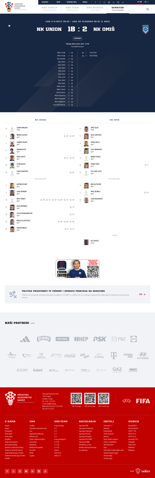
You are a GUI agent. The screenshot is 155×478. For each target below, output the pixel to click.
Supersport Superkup (85, 431)
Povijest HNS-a (132, 426)
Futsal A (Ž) (57, 453)
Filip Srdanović (96, 150)
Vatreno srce (72, 2)
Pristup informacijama (11, 442)
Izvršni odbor (9, 437)
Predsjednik (8, 431)
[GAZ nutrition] (117, 370)
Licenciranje (33, 442)
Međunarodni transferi (36, 447)
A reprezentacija (59, 426)
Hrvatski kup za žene (85, 445)
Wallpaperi (131, 450)
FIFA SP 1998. (132, 431)
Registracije (33, 445)
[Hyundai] (143, 355)
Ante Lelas (94, 128)
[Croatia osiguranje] (41, 355)
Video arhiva (132, 445)
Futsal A (56, 450)
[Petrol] (62, 339)
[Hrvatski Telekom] (114, 355)
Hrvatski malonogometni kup (87, 447)
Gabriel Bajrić (22, 142)
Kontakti (7, 458)
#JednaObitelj (108, 431)
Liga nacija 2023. (133, 439)
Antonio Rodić (22, 184)
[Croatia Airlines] (55, 355)
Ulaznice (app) (108, 456)
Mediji (85, 2)
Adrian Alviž (21, 150)
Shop (58, 2)
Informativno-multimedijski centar (114, 450)
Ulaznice (45, 2)
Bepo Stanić (21, 199)
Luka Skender (22, 192)
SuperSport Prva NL (84, 434)
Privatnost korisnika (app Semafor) (15, 456)
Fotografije (131, 442)
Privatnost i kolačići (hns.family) (14, 447)
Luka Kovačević (22, 171)
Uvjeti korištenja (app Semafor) (14, 453)
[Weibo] (113, 2)
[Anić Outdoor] (54, 370)
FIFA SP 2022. (132, 437)
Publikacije (131, 447)
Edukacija (106, 428)
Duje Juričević (96, 135)
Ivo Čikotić (95, 241)
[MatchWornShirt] (133, 370)
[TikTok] (122, 2)
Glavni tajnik (8, 434)
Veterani (106, 437)
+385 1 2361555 (50, 401)
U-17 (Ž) (56, 445)
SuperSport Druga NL (85, 437)
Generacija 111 (108, 426)
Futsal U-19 (57, 456)
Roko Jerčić (21, 157)
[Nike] (25, 339)
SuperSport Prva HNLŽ (85, 439)
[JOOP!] (22, 370)
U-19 (55, 431)
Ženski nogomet (108, 434)
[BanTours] (85, 370)
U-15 (55, 437)
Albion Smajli (22, 228)
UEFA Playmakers (109, 445)
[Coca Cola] (70, 355)
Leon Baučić (21, 164)
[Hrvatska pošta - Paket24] (26, 355)
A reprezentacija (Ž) (60, 439)
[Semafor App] (77, 277)
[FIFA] (143, 401)
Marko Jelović (22, 135)
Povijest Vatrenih (133, 428)
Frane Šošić (95, 164)
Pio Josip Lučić (96, 171)
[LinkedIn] (118, 2)
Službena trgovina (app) (111, 453)
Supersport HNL (83, 426)
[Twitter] (100, 2)
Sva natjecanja (83, 450)
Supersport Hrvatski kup (86, 428)
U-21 (55, 428)
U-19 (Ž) (56, 442)
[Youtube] (109, 2)
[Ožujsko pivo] (43, 339)
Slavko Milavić (22, 128)
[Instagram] (104, 2)
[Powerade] (128, 355)
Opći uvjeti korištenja (11, 445)
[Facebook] (95, 2)
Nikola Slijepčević (23, 221)
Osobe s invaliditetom (110, 442)
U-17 (55, 434)
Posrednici (33, 450)
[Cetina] (99, 355)
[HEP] (81, 339)
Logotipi (32, 456)
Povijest (7, 426)
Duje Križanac (22, 206)
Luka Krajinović (97, 199)
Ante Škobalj (95, 192)
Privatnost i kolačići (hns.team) (14, 450)
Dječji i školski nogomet (111, 439)
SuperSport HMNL (84, 442)
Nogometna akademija (36, 434)
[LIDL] (133, 339)
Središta (32, 426)
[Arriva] (70, 370)
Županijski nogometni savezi (38, 428)
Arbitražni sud (34, 437)
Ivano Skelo (95, 142)
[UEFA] (126, 401)
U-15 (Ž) (56, 447)
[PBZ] (118, 339)
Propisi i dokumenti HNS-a (37, 439)
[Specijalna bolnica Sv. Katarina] (101, 370)
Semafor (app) (108, 458)
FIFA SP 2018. (132, 434)
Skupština (8, 439)
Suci (31, 431)
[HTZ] (12, 355)
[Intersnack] (85, 355)
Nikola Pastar (96, 184)
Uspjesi (7, 428)
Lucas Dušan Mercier (24, 213)
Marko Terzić (96, 157)
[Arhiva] (147, 9)
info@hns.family (51, 404)
